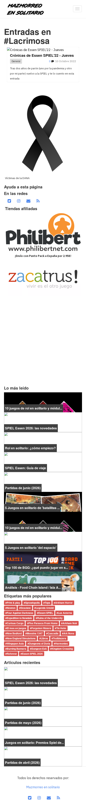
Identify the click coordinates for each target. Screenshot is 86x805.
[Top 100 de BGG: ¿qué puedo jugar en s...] (43, 561)
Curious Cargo (15, 623)
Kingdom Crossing (62, 648)
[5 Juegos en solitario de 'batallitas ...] (43, 501)
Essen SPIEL (45, 613)
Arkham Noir (70, 623)
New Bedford (14, 633)
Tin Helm (61, 628)
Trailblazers (59, 638)
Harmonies (61, 643)
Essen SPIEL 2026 (32, 654)
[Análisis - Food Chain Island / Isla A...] (43, 581)
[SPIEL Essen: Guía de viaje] (43, 462)
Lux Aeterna (65, 613)
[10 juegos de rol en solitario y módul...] (43, 402)
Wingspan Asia (15, 643)
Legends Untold (45, 608)
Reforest (12, 654)
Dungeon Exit (39, 648)
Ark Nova (68, 633)
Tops (47, 603)
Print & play (13, 603)
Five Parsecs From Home (43, 623)
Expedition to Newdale (19, 618)
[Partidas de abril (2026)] (43, 756)
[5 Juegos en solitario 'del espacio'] (43, 541)
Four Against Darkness (20, 613)
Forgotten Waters (41, 628)
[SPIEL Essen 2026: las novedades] (43, 422)
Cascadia (53, 633)
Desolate (26, 608)
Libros (44, 638)
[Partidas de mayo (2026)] (43, 716)
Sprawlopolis (32, 603)
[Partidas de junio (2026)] (43, 482)
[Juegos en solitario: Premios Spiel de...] (43, 736)
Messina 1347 (35, 633)
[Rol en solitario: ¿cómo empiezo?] (43, 442)
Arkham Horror (64, 603)
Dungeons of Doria (39, 643)
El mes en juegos (16, 628)
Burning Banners (16, 648)
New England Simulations (21, 638)
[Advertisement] (43, 341)
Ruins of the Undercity (50, 618)
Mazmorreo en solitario (43, 787)
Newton (11, 608)
